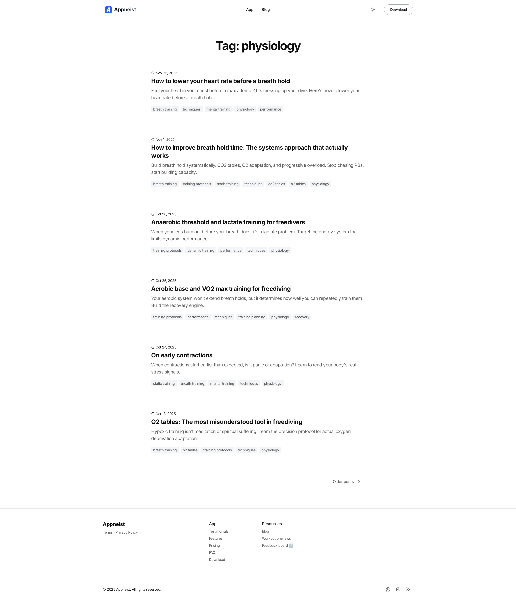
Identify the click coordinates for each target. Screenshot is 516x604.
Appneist (114, 524)
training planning (251, 317)
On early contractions (182, 355)
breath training (165, 109)
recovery (302, 317)
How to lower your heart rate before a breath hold (220, 80)
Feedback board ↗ (277, 545)
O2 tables (298, 184)
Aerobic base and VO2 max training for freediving (221, 288)
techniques (192, 109)
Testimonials (218, 531)
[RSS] (408, 589)
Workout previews (276, 538)
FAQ (212, 552)
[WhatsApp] (388, 589)
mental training (219, 109)
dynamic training (200, 250)
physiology (245, 109)
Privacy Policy (126, 532)
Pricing (214, 545)
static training (228, 184)
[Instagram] (398, 589)
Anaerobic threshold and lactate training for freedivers (228, 222)
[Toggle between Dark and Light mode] (373, 10)
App (250, 9)
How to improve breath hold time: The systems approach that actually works (249, 151)
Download (398, 9)
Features (216, 538)
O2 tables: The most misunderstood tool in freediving (226, 421)
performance (270, 109)
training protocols (197, 184)
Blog (266, 9)
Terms (108, 532)
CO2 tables (276, 184)
